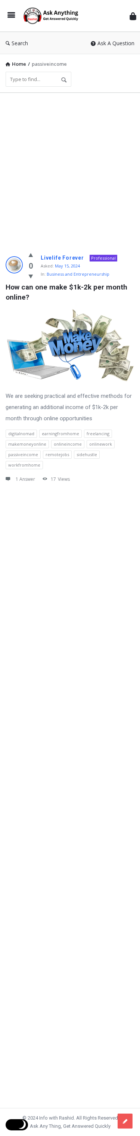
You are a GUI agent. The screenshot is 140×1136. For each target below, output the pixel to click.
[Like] (30, 254)
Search (20, 43)
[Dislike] (30, 276)
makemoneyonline (27, 444)
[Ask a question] (125, 1121)
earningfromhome (60, 433)
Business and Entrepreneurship (78, 274)
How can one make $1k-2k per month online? (67, 292)
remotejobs (57, 454)
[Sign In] (133, 16)
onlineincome (68, 444)
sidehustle (87, 454)
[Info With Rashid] (53, 16)
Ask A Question (115, 43)
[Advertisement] (70, 169)
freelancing (98, 433)
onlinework (100, 444)
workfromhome (24, 465)
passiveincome (23, 454)
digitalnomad (21, 433)
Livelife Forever (62, 258)
